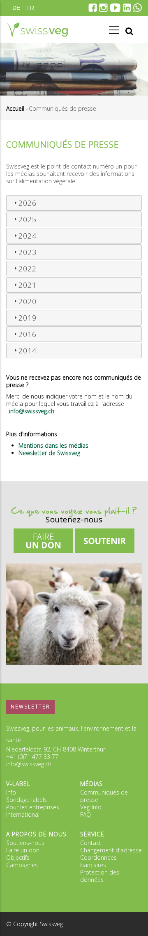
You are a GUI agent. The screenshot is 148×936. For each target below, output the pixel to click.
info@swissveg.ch (28, 764)
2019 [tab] (27, 318)
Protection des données (99, 876)
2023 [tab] (27, 252)
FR (30, 8)
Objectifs (18, 857)
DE (16, 8)
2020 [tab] (27, 301)
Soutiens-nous (25, 843)
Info (11, 792)
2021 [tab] (27, 285)
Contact (90, 843)
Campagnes (22, 865)
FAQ (85, 814)
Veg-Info (91, 807)
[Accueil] (37, 29)
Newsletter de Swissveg (49, 453)
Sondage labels (26, 800)
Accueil (15, 108)
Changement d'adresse (111, 850)
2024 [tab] (27, 236)
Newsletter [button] (30, 706)
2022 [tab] (27, 268)
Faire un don (22, 850)
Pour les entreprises (32, 807)
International (22, 814)
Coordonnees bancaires (98, 861)
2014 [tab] (27, 350)
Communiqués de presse (104, 796)
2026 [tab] (27, 203)
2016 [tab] (27, 334)
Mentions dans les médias (53, 445)
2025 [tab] (27, 219)
